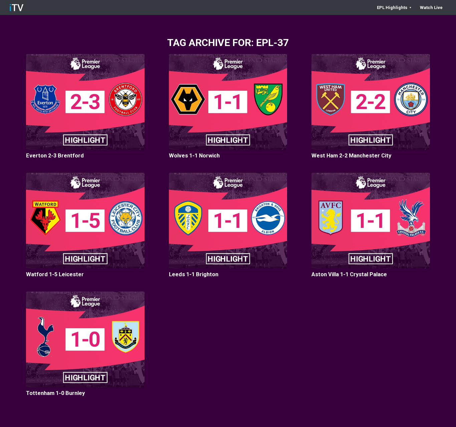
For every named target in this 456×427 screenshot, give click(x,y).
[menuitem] (394, 7)
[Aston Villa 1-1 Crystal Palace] (370, 221)
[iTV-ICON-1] (16, 7)
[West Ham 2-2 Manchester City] (370, 102)
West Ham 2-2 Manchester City (351, 155)
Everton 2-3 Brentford (55, 155)
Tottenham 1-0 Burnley (55, 393)
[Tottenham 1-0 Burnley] (85, 339)
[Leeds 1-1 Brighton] (228, 221)
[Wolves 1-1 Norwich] (228, 102)
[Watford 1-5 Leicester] (85, 221)
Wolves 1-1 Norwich (194, 155)
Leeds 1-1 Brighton (193, 274)
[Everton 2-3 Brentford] (85, 102)
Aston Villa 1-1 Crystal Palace (349, 274)
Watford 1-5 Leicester (55, 274)
